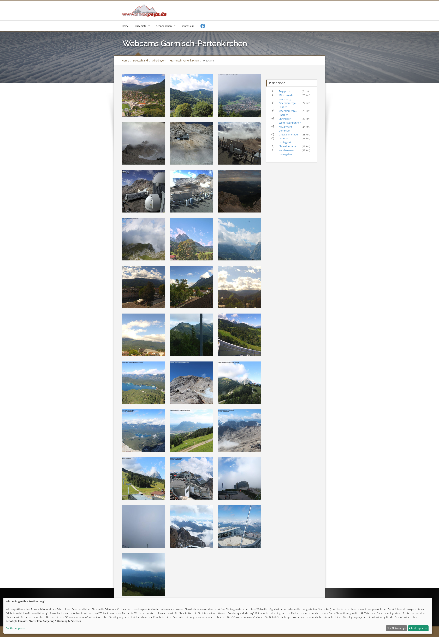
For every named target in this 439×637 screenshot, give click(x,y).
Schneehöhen (164, 26)
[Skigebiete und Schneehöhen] (144, 10)
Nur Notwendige (396, 628)
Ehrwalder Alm (287, 146)
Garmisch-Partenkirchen (184, 60)
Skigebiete (140, 26)
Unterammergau (288, 134)
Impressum (187, 26)
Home (125, 26)
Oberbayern (159, 60)
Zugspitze (284, 91)
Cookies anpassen (16, 628)
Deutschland (140, 60)
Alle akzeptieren (418, 628)
